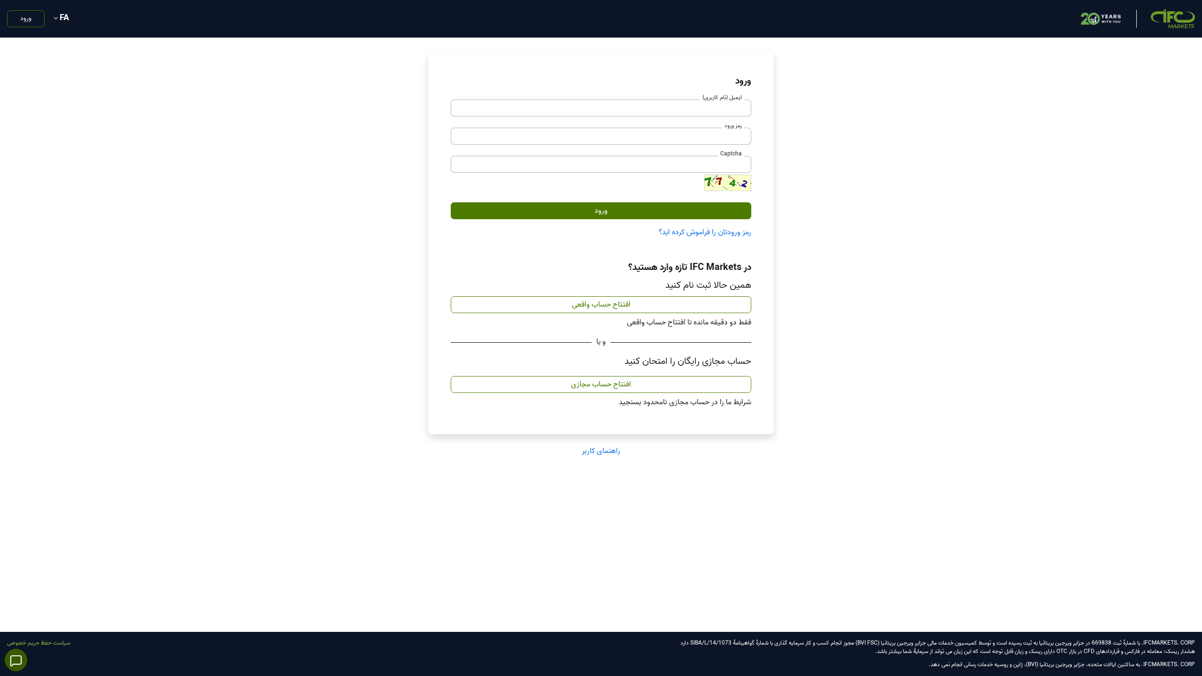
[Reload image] (727, 183)
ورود (25, 18)
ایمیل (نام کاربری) (722, 97)
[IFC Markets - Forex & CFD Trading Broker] (1173, 19)
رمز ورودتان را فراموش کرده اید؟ (705, 232)
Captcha (731, 153)
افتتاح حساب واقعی (601, 305)
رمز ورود (733, 125)
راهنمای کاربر (601, 451)
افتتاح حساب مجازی (601, 384)
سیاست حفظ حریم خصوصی (38, 642)
